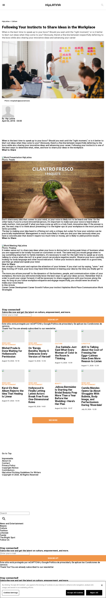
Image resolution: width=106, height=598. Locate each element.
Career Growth (35, 287)
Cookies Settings (10, 593)
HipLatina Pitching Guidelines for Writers (21, 472)
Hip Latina (10, 118)
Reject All (94, 593)
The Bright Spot (7, 537)
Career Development (18, 287)
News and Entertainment (9, 343)
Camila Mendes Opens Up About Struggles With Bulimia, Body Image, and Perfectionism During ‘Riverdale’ (91, 396)
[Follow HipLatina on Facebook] (3, 542)
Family (3, 535)
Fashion (4, 530)
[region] (53, 589)
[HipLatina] (53, 4)
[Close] (102, 585)
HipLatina (5, 21)
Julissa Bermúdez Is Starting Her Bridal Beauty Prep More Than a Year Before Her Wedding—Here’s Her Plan (66, 395)
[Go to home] (53, 441)
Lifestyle (85, 343)
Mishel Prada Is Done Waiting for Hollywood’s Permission (12, 352)
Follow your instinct (52, 287)
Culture (14, 21)
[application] (53, 189)
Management (32, 233)
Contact (6, 463)
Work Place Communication (84, 287)
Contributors (8, 470)
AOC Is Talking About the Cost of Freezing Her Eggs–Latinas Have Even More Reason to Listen (92, 354)
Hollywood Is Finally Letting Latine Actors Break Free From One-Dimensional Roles (38, 395)
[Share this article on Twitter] (18, 123)
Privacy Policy (8, 465)
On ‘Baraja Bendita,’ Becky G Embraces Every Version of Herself (39, 352)
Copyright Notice (10, 468)
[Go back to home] (43, 485)
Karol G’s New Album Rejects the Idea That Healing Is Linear (13, 392)
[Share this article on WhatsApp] (5, 123)
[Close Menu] (3, 509)
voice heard (17, 283)
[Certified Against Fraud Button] (11, 477)
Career (5, 287)
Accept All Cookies (75, 593)
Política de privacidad (61, 324)
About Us (6, 461)
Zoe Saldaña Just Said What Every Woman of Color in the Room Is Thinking (66, 352)
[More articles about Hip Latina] (8, 106)
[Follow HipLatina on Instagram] (15, 542)
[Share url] (5, 137)
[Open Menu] (4, 5)
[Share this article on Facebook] (11, 123)
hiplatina (66, 287)
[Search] (102, 5)
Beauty (58, 383)
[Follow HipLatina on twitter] (9, 542)
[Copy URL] (8, 131)
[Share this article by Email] (24, 123)
